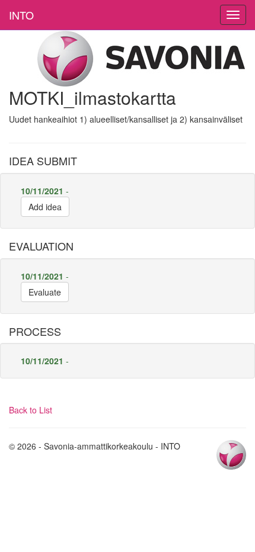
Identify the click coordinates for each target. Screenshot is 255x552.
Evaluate (44, 292)
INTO (21, 15)
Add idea (45, 207)
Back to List (30, 410)
